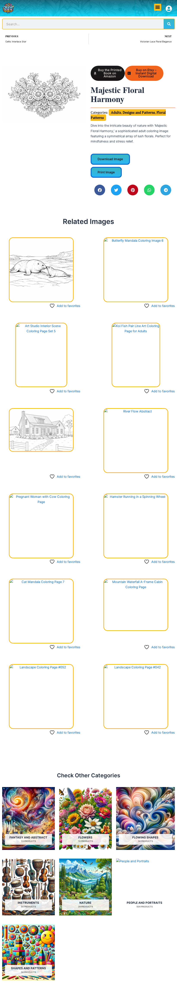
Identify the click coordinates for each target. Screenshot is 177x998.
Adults (116, 112)
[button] (157, 7)
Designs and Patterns (139, 112)
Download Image (110, 159)
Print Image (106, 172)
